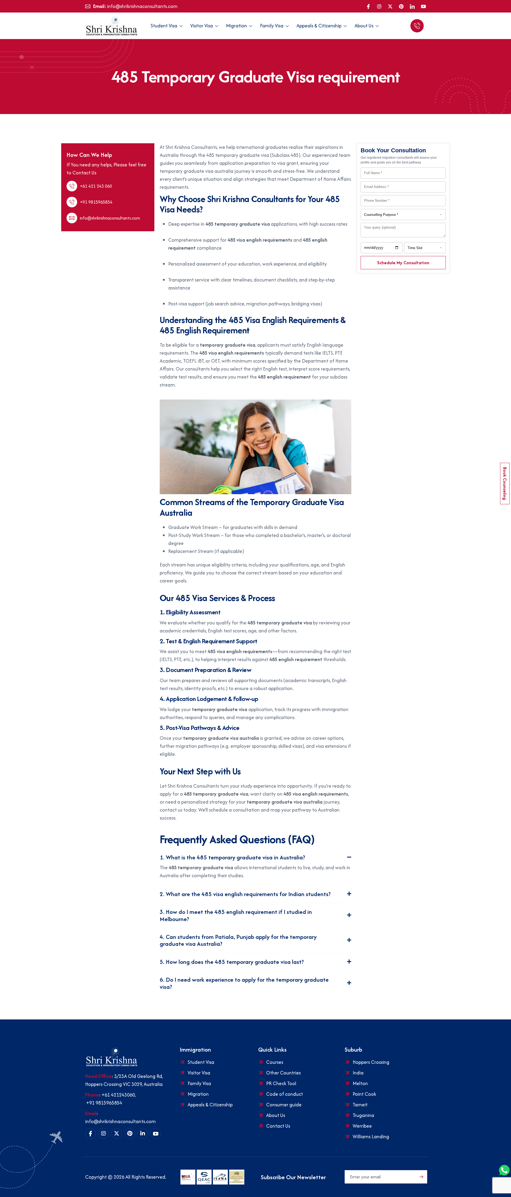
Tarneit (360, 1104)
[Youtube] (423, 6)
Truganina (363, 1115)
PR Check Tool (281, 1083)
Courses (274, 1062)
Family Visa (271, 25)
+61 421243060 (118, 1094)
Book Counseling (505, 483)
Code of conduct (284, 1094)
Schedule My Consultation (403, 262)
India (358, 1072)
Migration (236, 25)
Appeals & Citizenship (318, 25)
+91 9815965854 (103, 1102)
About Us (364, 25)
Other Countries (283, 1072)
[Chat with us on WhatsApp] (504, 1170)
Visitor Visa (201, 25)
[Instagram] (379, 6)
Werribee (362, 1125)
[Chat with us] (418, 25)
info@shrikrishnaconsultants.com (120, 1121)
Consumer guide (284, 1104)
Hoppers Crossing (371, 1062)
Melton (360, 1083)
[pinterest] (401, 6)
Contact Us (278, 1125)
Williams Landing (371, 1136)
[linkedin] (412, 6)
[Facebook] (368, 6)
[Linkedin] (142, 1133)
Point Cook (364, 1094)
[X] (390, 6)
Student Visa (164, 25)
